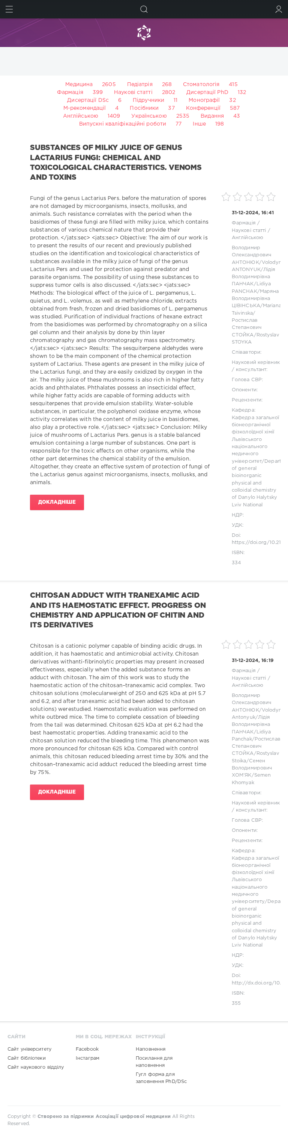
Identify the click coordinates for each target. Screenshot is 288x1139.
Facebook (87, 1049)
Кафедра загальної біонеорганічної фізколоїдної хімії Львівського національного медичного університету (255, 880)
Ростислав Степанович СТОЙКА (246, 327)
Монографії (204, 100)
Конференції (203, 108)
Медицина (79, 84)
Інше (199, 124)
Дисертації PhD (207, 92)
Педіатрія (140, 84)
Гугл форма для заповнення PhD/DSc (161, 1078)
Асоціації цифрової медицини (133, 1117)
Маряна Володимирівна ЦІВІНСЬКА (255, 298)
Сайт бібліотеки (27, 1058)
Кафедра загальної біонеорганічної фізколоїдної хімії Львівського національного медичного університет (255, 439)
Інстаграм (87, 1058)
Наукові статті (133, 92)
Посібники (144, 108)
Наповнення (150, 1049)
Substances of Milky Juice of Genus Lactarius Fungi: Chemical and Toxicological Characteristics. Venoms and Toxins (116, 163)
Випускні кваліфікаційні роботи (122, 124)
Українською (148, 116)
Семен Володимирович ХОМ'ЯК (252, 768)
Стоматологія (201, 84)
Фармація (70, 92)
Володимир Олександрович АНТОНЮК (251, 255)
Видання (212, 116)
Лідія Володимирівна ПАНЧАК (254, 277)
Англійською (80, 116)
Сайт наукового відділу (36, 1067)
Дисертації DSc (88, 100)
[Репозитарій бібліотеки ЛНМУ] (144, 32)
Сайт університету (29, 1049)
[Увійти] (279, 9)
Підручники (148, 100)
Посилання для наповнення (154, 1062)
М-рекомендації (84, 108)
